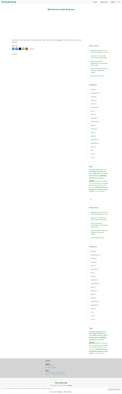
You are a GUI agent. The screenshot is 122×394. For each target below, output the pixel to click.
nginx (90, 183)
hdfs (96, 178)
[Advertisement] (61, 25)
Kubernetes (94, 107)
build (105, 169)
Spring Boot (94, 143)
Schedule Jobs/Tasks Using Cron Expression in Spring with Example (99, 70)
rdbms (90, 185)
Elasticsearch (94, 93)
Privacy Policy (68, 392)
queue (106, 183)
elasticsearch (94, 175)
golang (103, 176)
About (113, 2)
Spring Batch (94, 139)
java (91, 180)
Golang (92, 96)
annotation (92, 169)
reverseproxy (92, 187)
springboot (100, 189)
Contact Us (104, 2)
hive (99, 178)
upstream (100, 191)
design (90, 173)
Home (95, 2)
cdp (90, 171)
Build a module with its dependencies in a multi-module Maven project (99, 63)
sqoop (92, 146)
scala (98, 187)
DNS (103, 173)
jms (95, 181)
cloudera (94, 171)
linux (92, 111)
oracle (93, 183)
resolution (99, 185)
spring (105, 187)
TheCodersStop (61, 383)
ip (103, 178)
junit (98, 181)
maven (101, 181)
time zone (95, 191)
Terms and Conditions (56, 392)
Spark (92, 132)
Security (93, 128)
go (99, 175)
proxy (97, 183)
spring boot (93, 189)
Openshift (93, 118)
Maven (92, 114)
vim (103, 191)
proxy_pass (101, 183)
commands (100, 171)
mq (104, 181)
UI (91, 150)
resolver (104, 185)
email (59, 40)
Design (92, 89)
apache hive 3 (100, 169)
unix (92, 154)
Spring (92, 136)
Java (92, 103)
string (91, 191)
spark (102, 187)
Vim (92, 157)
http (101, 178)
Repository (94, 185)
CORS (105, 171)
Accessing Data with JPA (97, 75)
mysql (106, 181)
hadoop (93, 100)
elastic (106, 173)
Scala (92, 125)
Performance (94, 121)
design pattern (97, 173)
